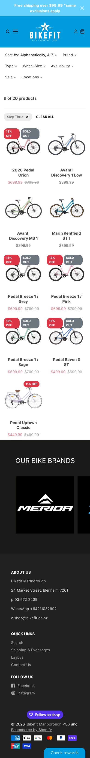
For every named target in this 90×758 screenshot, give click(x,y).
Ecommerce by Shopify (31, 729)
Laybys (17, 657)
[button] (31, 54)
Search (17, 642)
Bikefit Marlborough (44, 724)
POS (66, 724)
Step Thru (11, 115)
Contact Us (21, 664)
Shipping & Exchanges (30, 650)
